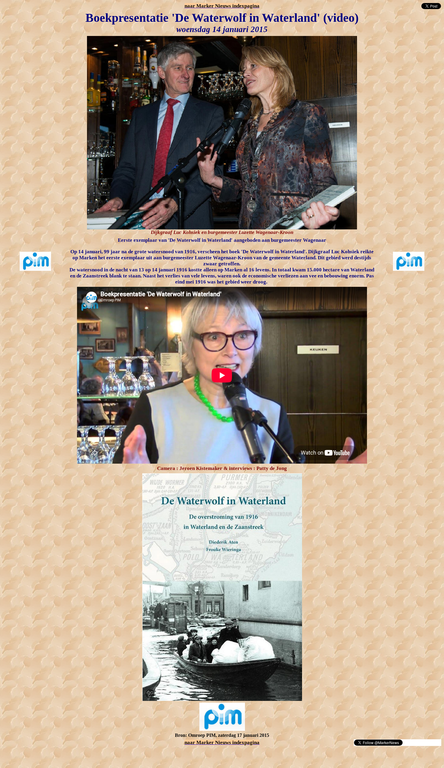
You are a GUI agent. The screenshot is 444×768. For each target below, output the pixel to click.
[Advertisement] (73, 755)
